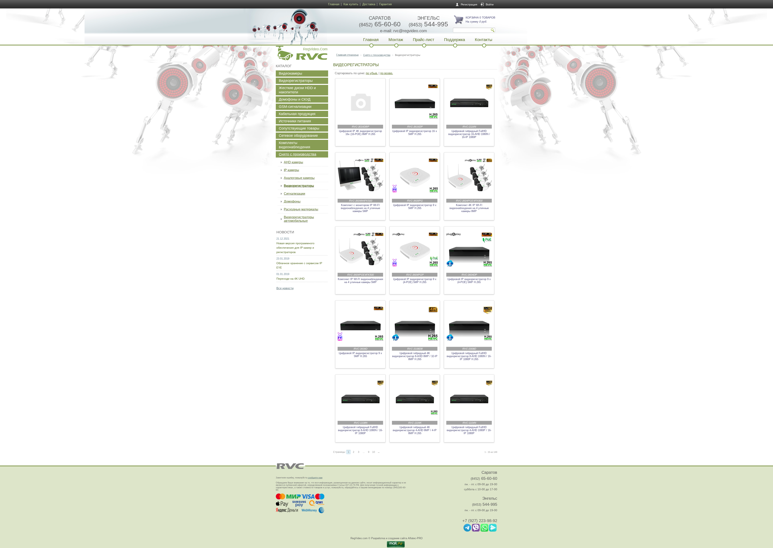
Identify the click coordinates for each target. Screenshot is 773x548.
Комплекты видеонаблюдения (294, 145)
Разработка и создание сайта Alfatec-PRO (397, 538)
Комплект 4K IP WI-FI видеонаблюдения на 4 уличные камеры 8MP (469, 208)
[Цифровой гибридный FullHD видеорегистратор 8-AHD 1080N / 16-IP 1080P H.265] (469, 324)
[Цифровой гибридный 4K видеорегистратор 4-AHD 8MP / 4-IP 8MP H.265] (415, 398)
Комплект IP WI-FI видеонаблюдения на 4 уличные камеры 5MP (360, 281)
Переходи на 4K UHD (290, 278)
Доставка (368, 4)
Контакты (483, 39)
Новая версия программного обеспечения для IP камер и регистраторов (295, 248)
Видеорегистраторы (296, 81)
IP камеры (291, 170)
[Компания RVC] (301, 26)
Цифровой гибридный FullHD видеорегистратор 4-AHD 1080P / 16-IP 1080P (469, 430)
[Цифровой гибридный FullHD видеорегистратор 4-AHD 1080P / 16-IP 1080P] (469, 398)
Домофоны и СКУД (294, 99)
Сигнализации (294, 193)
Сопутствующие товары (299, 128)
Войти (490, 4)
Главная (333, 4)
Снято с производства (297, 154)
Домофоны (292, 201)
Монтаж (396, 39)
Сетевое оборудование (298, 136)
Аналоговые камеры (299, 178)
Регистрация (469, 4)
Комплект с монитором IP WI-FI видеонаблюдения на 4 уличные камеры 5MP (360, 208)
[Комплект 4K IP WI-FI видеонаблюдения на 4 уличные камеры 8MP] (469, 175)
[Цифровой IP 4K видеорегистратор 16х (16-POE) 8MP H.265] (360, 101)
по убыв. (372, 73)
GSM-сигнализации (295, 107)
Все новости (284, 288)
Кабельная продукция (297, 114)
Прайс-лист (423, 39)
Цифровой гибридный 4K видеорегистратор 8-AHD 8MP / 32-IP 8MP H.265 (414, 356)
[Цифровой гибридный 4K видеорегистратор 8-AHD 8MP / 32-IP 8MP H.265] (415, 324)
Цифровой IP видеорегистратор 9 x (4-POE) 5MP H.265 (414, 281)
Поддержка (454, 39)
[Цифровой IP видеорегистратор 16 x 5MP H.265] (415, 101)
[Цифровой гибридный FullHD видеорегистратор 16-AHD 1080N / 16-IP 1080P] (469, 101)
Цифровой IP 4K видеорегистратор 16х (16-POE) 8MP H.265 (360, 133)
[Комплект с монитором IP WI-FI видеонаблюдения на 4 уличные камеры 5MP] (360, 175)
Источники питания (295, 121)
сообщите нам (315, 477)
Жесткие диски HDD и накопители (297, 90)
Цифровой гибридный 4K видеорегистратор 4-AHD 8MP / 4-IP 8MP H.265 (415, 430)
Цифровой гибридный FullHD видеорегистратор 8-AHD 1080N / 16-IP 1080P (360, 430)
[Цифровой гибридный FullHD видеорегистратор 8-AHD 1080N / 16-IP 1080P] (360, 398)
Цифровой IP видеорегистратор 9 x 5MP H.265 (414, 207)
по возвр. (386, 73)
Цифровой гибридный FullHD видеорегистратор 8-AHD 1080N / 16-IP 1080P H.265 (469, 356)
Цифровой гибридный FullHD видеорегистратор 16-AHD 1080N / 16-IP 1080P (469, 134)
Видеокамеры (290, 73)
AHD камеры (293, 162)
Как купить (350, 4)
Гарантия (385, 4)
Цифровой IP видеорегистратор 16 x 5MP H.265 (414, 133)
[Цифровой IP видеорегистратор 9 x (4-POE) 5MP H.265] (415, 250)
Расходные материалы (301, 209)
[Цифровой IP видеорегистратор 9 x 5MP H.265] (415, 175)
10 (373, 452)
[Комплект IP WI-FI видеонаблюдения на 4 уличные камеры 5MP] (360, 250)
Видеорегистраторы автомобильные (299, 218)
